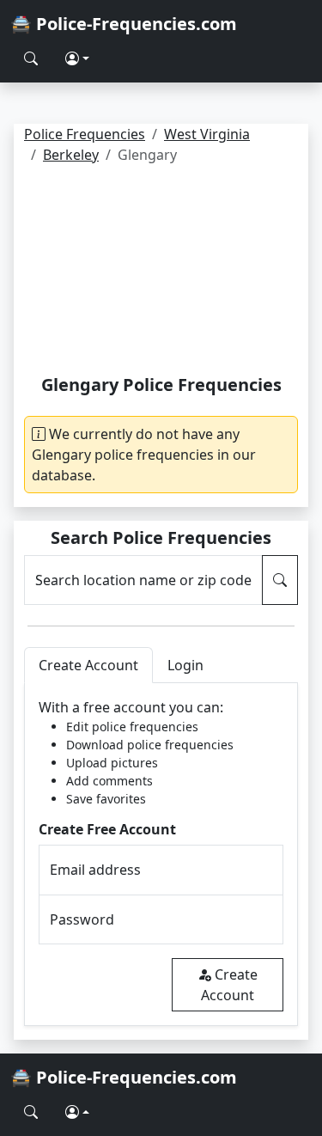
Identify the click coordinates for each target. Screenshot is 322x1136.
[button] (77, 58)
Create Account (229, 985)
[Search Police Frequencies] (31, 58)
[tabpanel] (161, 854)
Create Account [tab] (88, 665)
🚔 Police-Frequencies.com (123, 23)
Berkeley (71, 154)
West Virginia (207, 134)
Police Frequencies (84, 134)
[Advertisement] (161, 272)
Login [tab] (185, 665)
